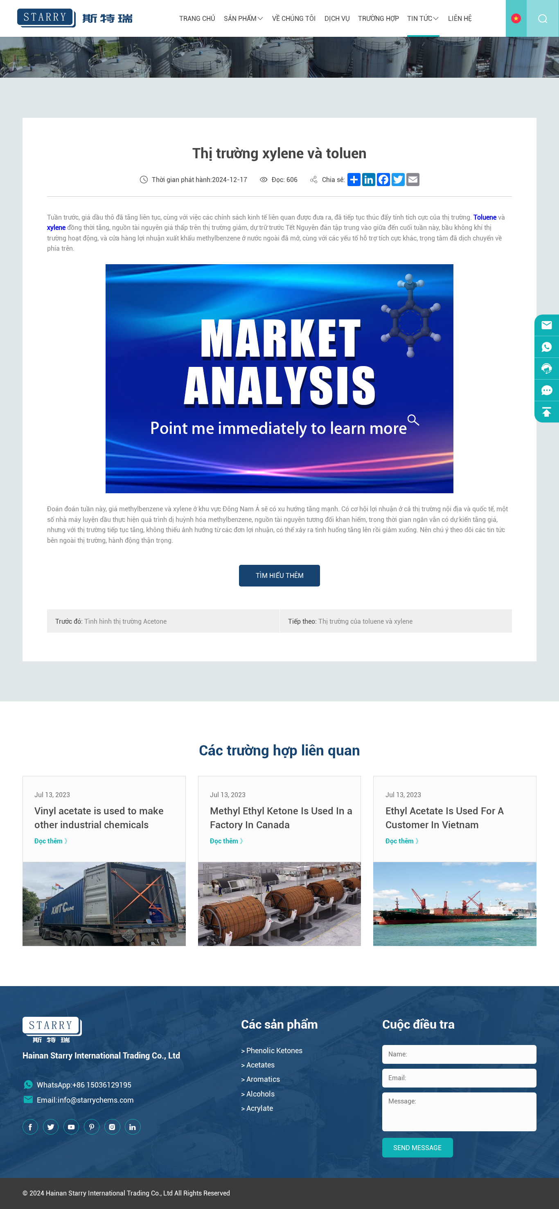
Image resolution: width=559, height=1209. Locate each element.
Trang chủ (197, 18)
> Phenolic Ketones (271, 1050)
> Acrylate (257, 1108)
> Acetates (258, 1065)
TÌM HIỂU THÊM (280, 576)
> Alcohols (258, 1094)
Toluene (484, 217)
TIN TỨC (419, 18)
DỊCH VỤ (337, 18)
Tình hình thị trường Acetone (111, 621)
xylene (56, 227)
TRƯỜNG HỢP (378, 18)
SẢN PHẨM (240, 18)
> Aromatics (260, 1079)
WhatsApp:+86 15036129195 (84, 1085)
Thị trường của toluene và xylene (350, 621)
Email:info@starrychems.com (85, 1100)
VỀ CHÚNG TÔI (294, 18)
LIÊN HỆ (460, 18)
